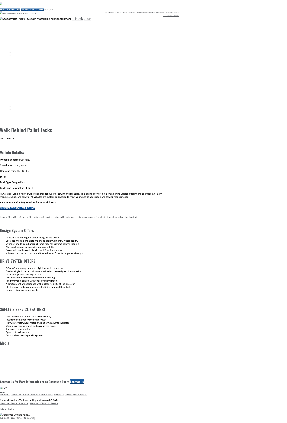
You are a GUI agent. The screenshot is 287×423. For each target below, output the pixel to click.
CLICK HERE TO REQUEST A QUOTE (17, 208)
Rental (125, 12)
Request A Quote (154, 12)
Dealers (15, 394)
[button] (81, 19)
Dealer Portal (164, 12)
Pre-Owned (118, 12)
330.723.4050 (174, 12)
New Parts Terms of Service (44, 403)
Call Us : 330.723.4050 (32, 10)
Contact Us (77, 381)
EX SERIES (19, 13)
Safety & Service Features (48, 217)
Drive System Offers (24, 217)
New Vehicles (108, 12)
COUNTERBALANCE (8, 13)
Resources (132, 12)
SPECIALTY (32, 13)
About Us (140, 12)
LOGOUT (48, 10)
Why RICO (5, 394)
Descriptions (68, 217)
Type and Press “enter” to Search (17, 418)
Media (103, 217)
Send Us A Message (10, 10)
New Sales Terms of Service (14, 403)
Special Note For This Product (122, 217)
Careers (146, 12)
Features (80, 217)
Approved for (92, 217)
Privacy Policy (7, 409)
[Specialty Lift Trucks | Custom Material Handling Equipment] (32, 4)
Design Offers (7, 217)
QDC (26, 13)
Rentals (49, 394)
